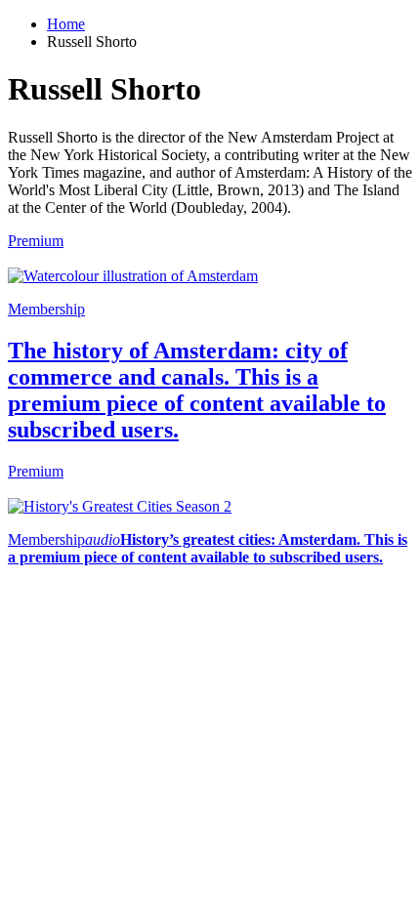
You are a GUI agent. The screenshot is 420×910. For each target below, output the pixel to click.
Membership (46, 309)
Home (66, 24)
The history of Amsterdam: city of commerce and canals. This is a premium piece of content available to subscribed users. (197, 390)
